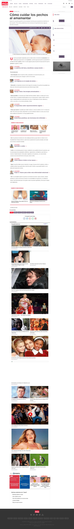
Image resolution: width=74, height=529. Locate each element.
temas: (11, 212)
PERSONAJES (40, 3)
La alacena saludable (15, 500)
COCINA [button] (20, 3)
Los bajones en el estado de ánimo (25, 81)
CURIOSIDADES (25, 3)
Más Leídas (56, 14)
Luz (54, 518)
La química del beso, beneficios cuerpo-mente (28, 68)
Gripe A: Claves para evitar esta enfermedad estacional (31, 172)
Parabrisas (40, 518)
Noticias (15, 518)
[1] (61, 17)
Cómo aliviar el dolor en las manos (25, 160)
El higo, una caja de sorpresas (17, 502)
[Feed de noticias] (39, 515)
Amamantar (24, 212)
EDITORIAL (31, 3)
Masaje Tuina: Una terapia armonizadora (26, 91)
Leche (32, 212)
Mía (57, 518)
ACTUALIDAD (50, 3)
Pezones (28, 212)
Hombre (30, 518)
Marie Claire (20, 518)
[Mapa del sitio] (43, 515)
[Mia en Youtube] (37, 515)
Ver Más (61, 20)
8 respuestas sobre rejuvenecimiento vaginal (28, 105)
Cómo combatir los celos (16, 496)
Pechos (19, 212)
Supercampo (46, 518)
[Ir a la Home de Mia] (37, 511)
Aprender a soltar (19, 146)
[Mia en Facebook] (31, 515)
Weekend (35, 518)
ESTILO (35, 3)
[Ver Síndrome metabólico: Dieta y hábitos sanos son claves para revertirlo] (20, 191)
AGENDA (11, 3)
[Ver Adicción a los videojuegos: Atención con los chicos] (38, 191)
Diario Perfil (10, 518)
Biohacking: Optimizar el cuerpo (17, 494)
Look (51, 518)
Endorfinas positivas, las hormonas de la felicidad (29, 118)
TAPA (45, 3)
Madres (15, 212)
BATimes (66, 518)
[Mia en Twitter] (34, 515)
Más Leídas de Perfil (59, 28)
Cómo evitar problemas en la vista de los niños (20, 498)
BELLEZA (15, 3)
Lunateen (61, 518)
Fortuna (25, 518)
